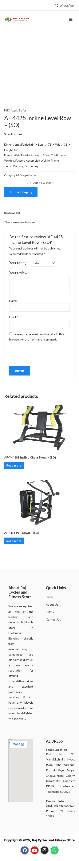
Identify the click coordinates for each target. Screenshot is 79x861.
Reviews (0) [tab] (12, 213)
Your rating (18, 263)
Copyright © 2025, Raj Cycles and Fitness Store (39, 840)
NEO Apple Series (15, 110)
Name (14, 300)
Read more (13, 465)
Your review (19, 273)
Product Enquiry (20, 192)
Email (13, 317)
